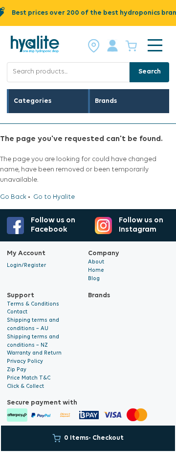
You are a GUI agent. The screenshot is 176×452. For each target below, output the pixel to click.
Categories (32, 101)
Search (149, 71)
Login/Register (26, 265)
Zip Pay (16, 370)
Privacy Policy (25, 361)
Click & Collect (25, 386)
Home (96, 270)
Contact (17, 312)
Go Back (13, 197)
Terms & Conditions (33, 304)
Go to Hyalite (54, 197)
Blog (94, 279)
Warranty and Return (34, 353)
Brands (106, 101)
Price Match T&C (28, 378)
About (96, 262)
